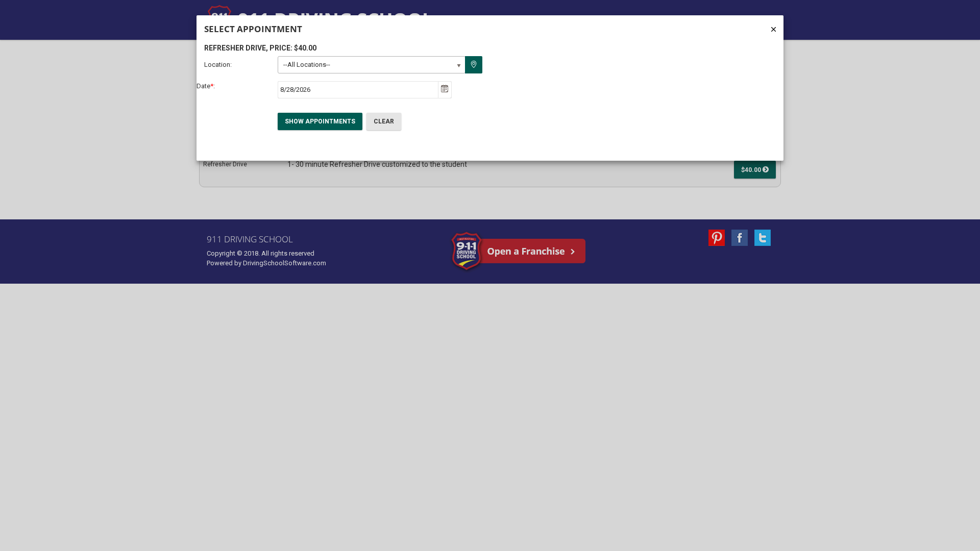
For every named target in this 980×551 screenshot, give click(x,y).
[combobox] (358, 90)
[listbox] (371, 64)
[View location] (473, 64)
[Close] (773, 29)
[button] (444, 90)
